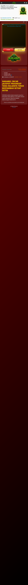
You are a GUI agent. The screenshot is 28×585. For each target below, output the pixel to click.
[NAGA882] (23, 10)
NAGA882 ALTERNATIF (13, 77)
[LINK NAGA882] (14, 35)
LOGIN (8, 50)
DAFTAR (20, 50)
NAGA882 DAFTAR (6, 18)
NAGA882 (14, 107)
